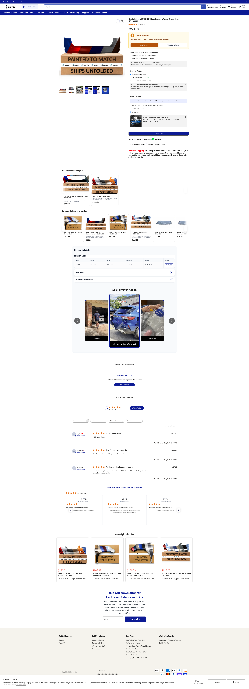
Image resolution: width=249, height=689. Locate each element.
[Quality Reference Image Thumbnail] (88, 90)
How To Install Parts (132, 655)
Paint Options (136, 96)
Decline (236, 682)
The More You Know (132, 649)
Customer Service (98, 640)
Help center (20, 1)
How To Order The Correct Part (136, 652)
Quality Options (136, 71)
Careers (61, 640)
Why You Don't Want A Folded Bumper (138, 646)
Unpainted (135, 112)
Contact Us (40, 13)
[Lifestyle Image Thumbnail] (71, 90)
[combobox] (98, 421)
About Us (62, 643)
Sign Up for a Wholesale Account (170, 640)
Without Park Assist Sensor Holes (144, 56)
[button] (70, 510)
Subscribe (135, 619)
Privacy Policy (21, 685)
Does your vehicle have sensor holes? (144, 52)
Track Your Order (26, 13)
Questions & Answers (124, 364)
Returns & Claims (10, 13)
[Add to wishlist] (122, 21)
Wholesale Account (99, 13)
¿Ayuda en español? (98, 646)
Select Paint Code (137, 109)
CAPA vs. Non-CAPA (133, 643)
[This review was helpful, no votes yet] (171, 443)
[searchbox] (79, 420)
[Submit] (203, 7)
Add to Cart (158, 133)
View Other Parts (173, 45)
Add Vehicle (144, 45)
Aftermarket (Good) (138, 75)
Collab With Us (164, 643)
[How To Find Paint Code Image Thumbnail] (105, 90)
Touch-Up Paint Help (71, 13)
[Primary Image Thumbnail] (63, 90)
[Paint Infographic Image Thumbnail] (97, 90)
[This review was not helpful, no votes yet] (175, 443)
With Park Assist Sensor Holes (143, 59)
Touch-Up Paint (54, 13)
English (245, 1)
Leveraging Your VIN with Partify (137, 658)
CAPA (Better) (140, 78)
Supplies (85, 13)
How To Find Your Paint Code (135, 640)
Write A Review (136, 408)
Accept (217, 682)
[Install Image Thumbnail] (80, 90)
